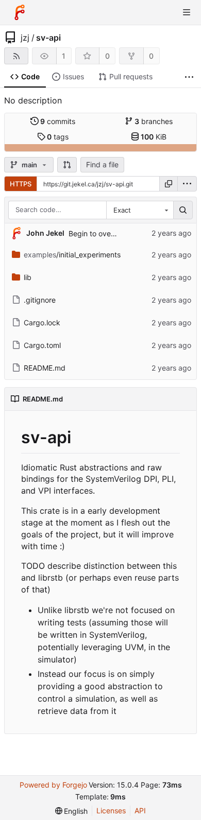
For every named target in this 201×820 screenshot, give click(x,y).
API (140, 810)
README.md (44, 367)
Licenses (111, 810)
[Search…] (183, 210)
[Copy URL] (168, 183)
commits (57, 121)
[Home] (19, 12)
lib (27, 277)
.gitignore (40, 299)
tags (58, 136)
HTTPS (20, 184)
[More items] (189, 77)
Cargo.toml (42, 345)
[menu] (187, 183)
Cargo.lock (42, 322)
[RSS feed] (16, 55)
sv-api (48, 37)
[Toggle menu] (186, 12)
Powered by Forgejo (53, 784)
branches (154, 121)
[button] (67, 164)
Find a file (102, 164)
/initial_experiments (72, 254)
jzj (25, 37)
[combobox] (139, 210)
